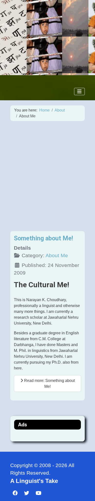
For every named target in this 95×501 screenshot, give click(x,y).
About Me (57, 255)
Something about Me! (43, 238)
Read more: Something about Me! (49, 383)
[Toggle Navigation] (79, 91)
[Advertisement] (47, 176)
